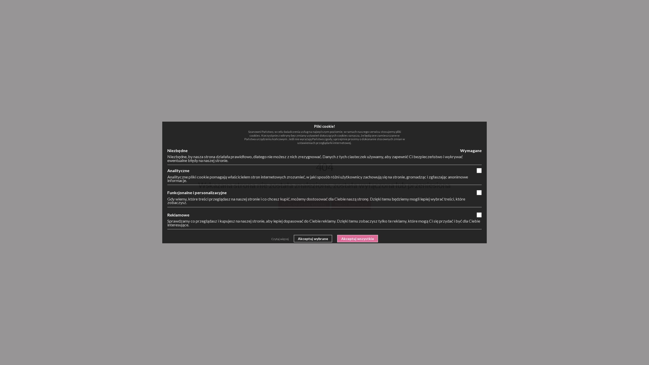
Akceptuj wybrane (313, 238)
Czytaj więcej (280, 239)
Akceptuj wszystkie (357, 238)
